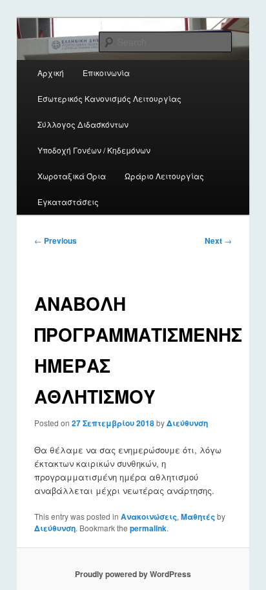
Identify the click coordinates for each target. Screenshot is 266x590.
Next (218, 240)
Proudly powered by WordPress (133, 574)
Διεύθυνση (187, 423)
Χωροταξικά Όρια (71, 175)
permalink (148, 528)
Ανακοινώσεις (149, 516)
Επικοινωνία (106, 72)
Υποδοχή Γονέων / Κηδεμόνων (93, 149)
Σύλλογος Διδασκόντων (82, 124)
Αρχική (50, 72)
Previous (55, 240)
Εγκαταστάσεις (68, 201)
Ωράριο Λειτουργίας (164, 175)
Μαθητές (198, 516)
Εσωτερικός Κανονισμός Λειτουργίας (109, 98)
